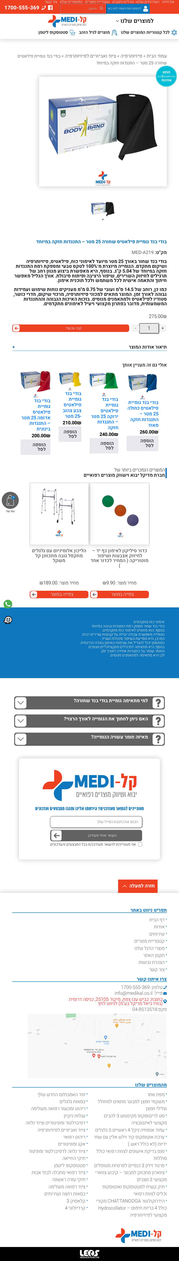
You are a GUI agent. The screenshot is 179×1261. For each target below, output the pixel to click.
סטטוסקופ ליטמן (69, 1165)
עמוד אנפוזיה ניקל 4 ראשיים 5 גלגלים (130, 1130)
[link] (7, 604)
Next (12, 527)
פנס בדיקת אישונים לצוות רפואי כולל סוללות (131, 1155)
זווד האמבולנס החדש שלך (61, 1094)
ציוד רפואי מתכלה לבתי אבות (58, 1172)
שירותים (157, 934)
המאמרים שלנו (71, 2)
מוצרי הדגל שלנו (149, 948)
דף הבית (157, 919)
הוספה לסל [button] (147, 443)
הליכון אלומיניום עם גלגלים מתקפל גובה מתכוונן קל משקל (59, 555)
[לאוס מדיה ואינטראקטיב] (89, 1254)
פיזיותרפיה (131, 56)
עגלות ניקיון (74, 1115)
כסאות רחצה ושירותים (64, 1193)
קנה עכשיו (73, 328)
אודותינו (168, 2)
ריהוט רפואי (74, 1137)
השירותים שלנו (147, 2)
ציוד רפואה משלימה (66, 1186)
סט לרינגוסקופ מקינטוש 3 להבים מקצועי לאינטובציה (135, 1119)
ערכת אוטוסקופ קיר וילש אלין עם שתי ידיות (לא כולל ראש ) (130, 1141)
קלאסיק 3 (76, 1201)
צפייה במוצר (122, 594)
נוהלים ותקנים (123, 2)
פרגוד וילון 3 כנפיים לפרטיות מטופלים (129, 1165)
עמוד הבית (157, 56)
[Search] (101, 8)
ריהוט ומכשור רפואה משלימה (58, 1108)
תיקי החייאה (73, 1158)
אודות (159, 926)
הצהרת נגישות (152, 962)
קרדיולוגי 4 (75, 1208)
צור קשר (51, 2)
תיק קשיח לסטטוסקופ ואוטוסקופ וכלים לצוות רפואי (134, 1190)
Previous (162, 527)
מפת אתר (156, 1094)
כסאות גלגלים (72, 1101)
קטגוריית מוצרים (97, 2)
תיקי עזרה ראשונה (68, 1179)
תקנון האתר (154, 955)
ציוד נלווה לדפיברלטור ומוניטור (57, 1151)
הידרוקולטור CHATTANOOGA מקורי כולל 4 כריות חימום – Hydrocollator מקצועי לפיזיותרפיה (131, 1208)
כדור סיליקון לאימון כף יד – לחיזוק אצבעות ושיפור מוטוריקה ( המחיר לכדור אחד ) (119, 558)
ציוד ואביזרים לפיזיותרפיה (90, 56)
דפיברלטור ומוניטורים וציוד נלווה (55, 1122)
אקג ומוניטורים (71, 1144)
